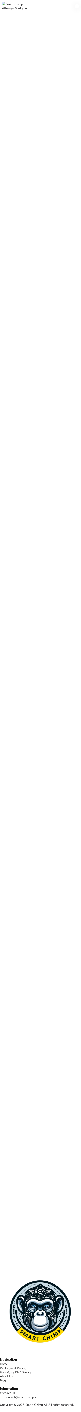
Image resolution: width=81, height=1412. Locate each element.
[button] (77, 6)
